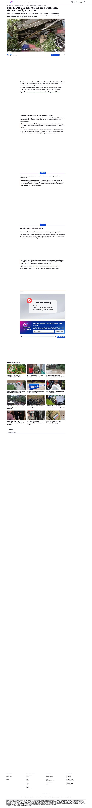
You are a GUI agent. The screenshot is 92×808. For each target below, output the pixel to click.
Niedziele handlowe (49, 776)
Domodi (7, 775)
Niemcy (27, 786)
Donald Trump (68, 776)
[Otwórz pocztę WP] (72, 2)
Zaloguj (80, 2)
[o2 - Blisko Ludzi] (12, 2)
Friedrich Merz (68, 784)
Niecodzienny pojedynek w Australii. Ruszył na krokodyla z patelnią (43, 266)
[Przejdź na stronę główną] (8, 3)
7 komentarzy (56, 54)
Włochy (27, 780)
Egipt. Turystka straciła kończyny (35, 228)
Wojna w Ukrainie (49, 782)
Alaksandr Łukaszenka (70, 780)
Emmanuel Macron (69, 779)
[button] (75, 2)
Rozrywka (34, 2)
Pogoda (41, 2)
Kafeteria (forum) (9, 776)
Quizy (29, 2)
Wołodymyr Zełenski (69, 783)
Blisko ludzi (17, 2)
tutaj (30, 805)
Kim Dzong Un (68, 775)
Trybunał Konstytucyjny (50, 780)
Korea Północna (29, 775)
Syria (27, 782)
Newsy (47, 775)
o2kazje (24, 2)
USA (27, 784)
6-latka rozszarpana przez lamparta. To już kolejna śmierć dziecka (43, 92)
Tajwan (27, 783)
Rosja (27, 779)
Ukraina (27, 776)
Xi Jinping (68, 782)
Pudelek (7, 779)
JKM (11, 54)
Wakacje (47, 784)
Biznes (46, 2)
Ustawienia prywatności (65, 797)
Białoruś (27, 787)
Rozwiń (42, 172)
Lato (47, 783)
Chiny (47, 779)
